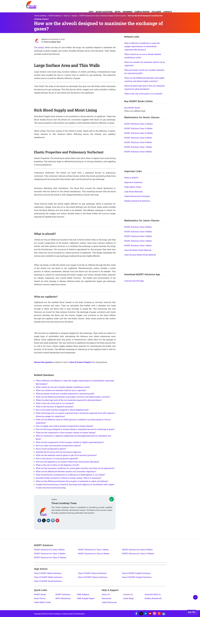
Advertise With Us (153, 594)
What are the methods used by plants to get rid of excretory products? (66, 455)
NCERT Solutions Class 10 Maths (138, 133)
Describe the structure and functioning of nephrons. (58, 452)
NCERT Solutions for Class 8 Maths (137, 549)
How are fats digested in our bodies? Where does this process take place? (67, 461)
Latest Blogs (128, 598)
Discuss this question (43, 362)
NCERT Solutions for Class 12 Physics (50, 557)
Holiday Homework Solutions (137, 201)
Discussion (106, 598)
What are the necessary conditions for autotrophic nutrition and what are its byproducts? (75, 468)
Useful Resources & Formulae (137, 196)
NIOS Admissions (63, 598)
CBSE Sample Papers (86, 598)
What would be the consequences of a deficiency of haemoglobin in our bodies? (70, 474)
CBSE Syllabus (83, 594)
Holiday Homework (153, 598)
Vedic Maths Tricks (132, 187)
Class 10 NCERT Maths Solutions (48, 577)
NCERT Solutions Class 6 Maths (138, 151)
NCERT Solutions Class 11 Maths (138, 128)
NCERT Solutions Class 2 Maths (138, 241)
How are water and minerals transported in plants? (58, 445)
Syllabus (156, 11)
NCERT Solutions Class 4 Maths (138, 231)
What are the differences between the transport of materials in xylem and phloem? (72, 481)
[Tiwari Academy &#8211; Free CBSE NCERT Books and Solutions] (31, 5)
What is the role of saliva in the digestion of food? (57, 465)
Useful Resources (109, 602)
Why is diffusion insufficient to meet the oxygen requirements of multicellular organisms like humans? (142, 46)
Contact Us (128, 594)
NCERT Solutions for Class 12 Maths (93, 553)
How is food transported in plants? (51, 448)
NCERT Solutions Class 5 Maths (138, 227)
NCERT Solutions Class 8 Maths (138, 142)
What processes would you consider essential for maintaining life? (65, 393)
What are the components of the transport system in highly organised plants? (70, 442)
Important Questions (133, 182)
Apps (91, 11)
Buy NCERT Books (132, 107)
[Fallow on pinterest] (57, 520)
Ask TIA (191, 612)
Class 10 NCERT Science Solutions (92, 577)
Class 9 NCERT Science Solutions (92, 573)
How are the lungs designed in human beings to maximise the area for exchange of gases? (75, 429)
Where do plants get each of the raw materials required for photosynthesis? (69, 400)
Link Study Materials (133, 191)
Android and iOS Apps (134, 281)
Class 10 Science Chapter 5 (81, 362)
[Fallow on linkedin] (48, 520)
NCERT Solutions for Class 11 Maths (49, 553)
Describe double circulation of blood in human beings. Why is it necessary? (68, 478)
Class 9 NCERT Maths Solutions (48, 573)
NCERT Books (40, 594)
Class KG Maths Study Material (137, 250)
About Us (106, 594)
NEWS (117, 11)
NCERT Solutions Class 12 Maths (138, 123)
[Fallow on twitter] (44, 520)
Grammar (127, 11)
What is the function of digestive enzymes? (54, 406)
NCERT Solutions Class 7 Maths (138, 147)
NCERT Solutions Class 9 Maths (138, 137)
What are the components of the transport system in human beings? (66, 432)
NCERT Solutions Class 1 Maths (138, 245)
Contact (167, 11)
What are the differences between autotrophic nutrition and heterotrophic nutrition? (73, 397)
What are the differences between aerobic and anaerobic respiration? (66, 471)
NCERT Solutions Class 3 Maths (138, 236)
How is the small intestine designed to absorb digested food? (62, 410)
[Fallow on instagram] (53, 520)
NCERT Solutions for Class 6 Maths (49, 549)
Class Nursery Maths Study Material (140, 254)
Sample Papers (141, 11)
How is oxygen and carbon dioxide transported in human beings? (64, 426)
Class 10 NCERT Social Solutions (48, 581)
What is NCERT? (131, 177)
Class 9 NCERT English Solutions (136, 573)
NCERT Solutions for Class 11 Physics (138, 553)
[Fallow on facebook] (39, 520)
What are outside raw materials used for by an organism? (61, 390)
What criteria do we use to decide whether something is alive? (63, 387)
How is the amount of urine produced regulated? (57, 458)
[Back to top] (195, 597)
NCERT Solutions (104, 11)
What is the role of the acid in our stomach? (55, 403)
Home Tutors (39, 598)
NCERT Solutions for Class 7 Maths (93, 549)
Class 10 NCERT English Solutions (137, 577)
